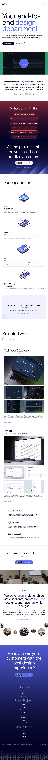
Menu (44, 4)
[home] (5, 4)
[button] (44, 4)
